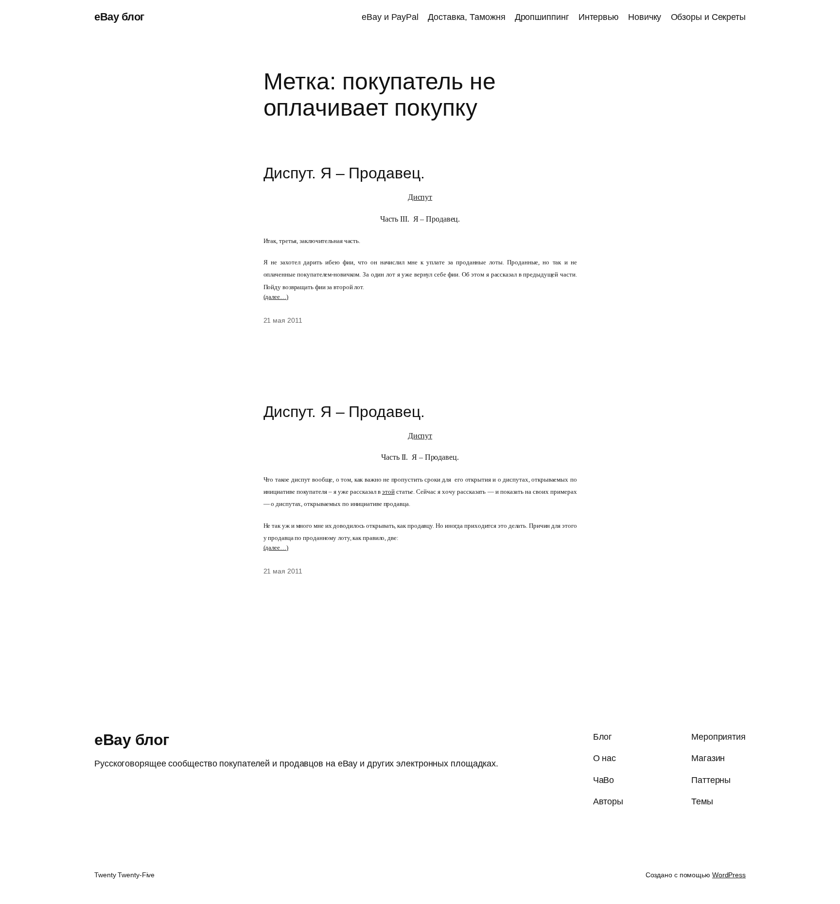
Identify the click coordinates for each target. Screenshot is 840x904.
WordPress (729, 875)
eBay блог (119, 17)
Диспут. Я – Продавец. (344, 173)
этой (388, 491)
